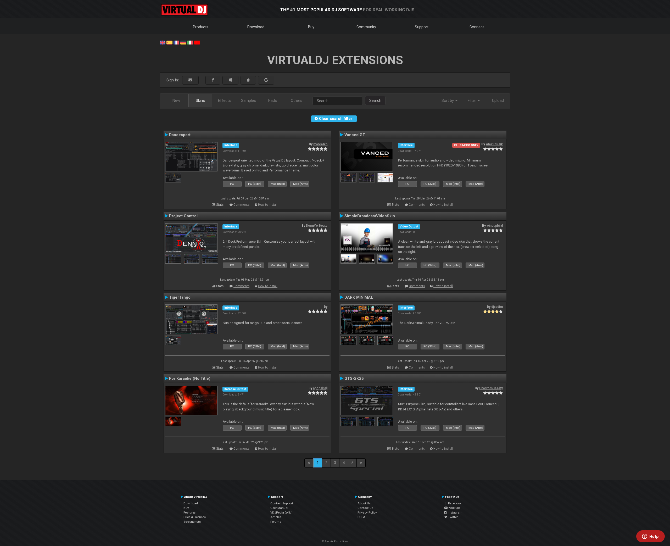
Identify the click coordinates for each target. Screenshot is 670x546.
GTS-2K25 (354, 378)
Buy (311, 27)
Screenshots (192, 521)
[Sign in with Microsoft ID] (230, 80)
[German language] (183, 42)
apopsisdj (320, 388)
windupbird (495, 225)
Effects (224, 100)
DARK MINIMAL (358, 297)
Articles (275, 517)
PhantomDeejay (491, 388)
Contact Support (281, 503)
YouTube (454, 508)
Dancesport (180, 134)
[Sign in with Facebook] (212, 80)
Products (200, 27)
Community (366, 27)
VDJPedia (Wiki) (281, 512)
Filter (472, 100)
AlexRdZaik (494, 144)
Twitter (452, 517)
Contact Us (365, 508)
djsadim (497, 307)
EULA (361, 517)
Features (189, 512)
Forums (275, 521)
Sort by (448, 100)
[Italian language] (190, 42)
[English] (162, 42)
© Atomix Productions (335, 541)
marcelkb (320, 144)
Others (296, 100)
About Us (364, 503)
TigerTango (180, 297)
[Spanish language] (169, 42)
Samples (248, 100)
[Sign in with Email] (190, 80)
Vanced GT (354, 134)
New (176, 100)
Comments (241, 205)
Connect (477, 27)
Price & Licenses (194, 517)
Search (375, 100)
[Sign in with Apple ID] (248, 80)
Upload (498, 100)
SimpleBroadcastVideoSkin (369, 216)
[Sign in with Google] (266, 80)
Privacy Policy (367, 512)
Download (255, 27)
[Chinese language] (197, 42)
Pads (272, 100)
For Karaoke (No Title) (189, 378)
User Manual (279, 508)
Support (421, 27)
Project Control (183, 216)
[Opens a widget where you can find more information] (650, 536)
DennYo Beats (316, 225)
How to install (267, 205)
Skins (200, 100)
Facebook (453, 503)
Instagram (454, 512)
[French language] (176, 42)
